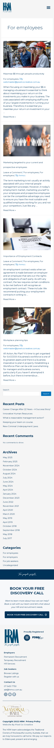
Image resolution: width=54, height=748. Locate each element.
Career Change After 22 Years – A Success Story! (26, 409)
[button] (48, 8)
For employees (10, 79)
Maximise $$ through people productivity (23, 73)
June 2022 (8, 502)
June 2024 (8, 481)
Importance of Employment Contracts (22, 256)
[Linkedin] (14, 694)
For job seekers (10, 561)
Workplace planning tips (15, 340)
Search (6, 390)
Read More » (9, 117)
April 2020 (8, 510)
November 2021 (11, 506)
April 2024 (8, 489)
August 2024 (9, 473)
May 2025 (7, 457)
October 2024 (10, 469)
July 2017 (7, 538)
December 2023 (11, 498)
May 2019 (7, 518)
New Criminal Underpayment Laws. (20, 426)
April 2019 (8, 522)
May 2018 (7, 534)
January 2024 (9, 494)
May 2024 (8, 486)
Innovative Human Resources (17, 413)
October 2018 (10, 526)
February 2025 (10, 461)
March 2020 (9, 514)
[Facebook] (10, 694)
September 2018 (11, 530)
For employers (10, 557)
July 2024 (7, 477)
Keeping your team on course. (18, 422)
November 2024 (11, 465)
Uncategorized (10, 565)
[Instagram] (5, 694)
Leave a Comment (12, 172)
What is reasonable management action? (23, 418)
